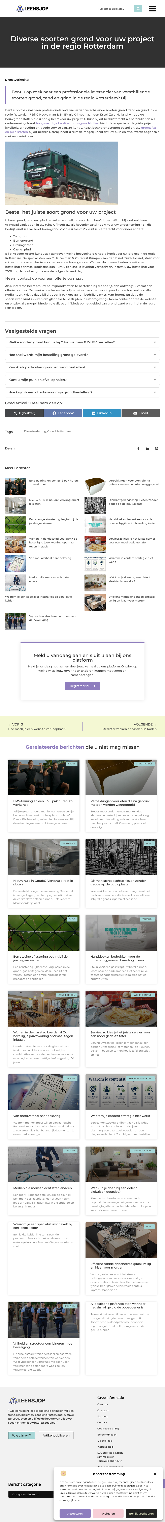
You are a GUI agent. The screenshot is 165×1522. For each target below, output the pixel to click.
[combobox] (115, 8)
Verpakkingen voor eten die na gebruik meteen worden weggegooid (120, 803)
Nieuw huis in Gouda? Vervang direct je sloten (43, 882)
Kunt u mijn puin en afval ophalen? (82, 380)
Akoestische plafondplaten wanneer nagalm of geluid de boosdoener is (118, 1305)
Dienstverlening (17, 79)
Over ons (102, 1404)
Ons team (103, 1410)
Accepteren (75, 1513)
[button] (155, 1474)
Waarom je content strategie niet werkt (120, 1116)
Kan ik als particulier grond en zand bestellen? (82, 367)
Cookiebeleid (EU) (108, 1428)
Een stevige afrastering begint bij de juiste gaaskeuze (40, 958)
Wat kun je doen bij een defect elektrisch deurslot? (114, 1190)
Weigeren (108, 1513)
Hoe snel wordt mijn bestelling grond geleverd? (82, 355)
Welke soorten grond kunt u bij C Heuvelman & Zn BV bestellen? (82, 342)
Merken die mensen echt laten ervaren (42, 1188)
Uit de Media (104, 1440)
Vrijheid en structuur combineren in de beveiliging (42, 1345)
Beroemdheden (107, 1434)
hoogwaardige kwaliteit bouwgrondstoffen (67, 123)
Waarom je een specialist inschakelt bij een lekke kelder (42, 1226)
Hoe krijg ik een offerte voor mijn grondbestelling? (82, 392)
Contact (102, 1422)
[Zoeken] (138, 8)
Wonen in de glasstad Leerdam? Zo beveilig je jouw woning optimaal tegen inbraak (53, 542)
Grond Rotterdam (59, 431)
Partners (102, 1416)
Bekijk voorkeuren (141, 1513)
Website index (105, 1446)
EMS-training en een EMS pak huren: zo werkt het (43, 803)
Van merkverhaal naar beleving (50, 558)
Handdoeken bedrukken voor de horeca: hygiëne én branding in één (117, 958)
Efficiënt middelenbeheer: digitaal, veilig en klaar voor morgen (121, 1265)
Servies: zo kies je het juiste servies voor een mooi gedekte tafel (120, 1034)
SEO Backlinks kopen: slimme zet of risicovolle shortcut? (110, 1456)
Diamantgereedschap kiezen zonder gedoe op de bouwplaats (118, 882)
